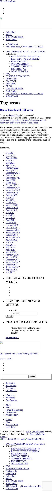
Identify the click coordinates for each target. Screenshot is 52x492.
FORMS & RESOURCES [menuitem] (17, 468)
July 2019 (10, 212)
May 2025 (10, 155)
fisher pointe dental (37, 120)
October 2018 (12, 235)
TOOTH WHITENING (21, 66)
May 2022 (10, 163)
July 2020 (10, 197)
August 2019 (11, 210)
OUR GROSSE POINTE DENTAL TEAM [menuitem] (25, 444)
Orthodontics (11, 390)
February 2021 (12, 185)
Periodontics (11, 388)
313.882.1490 (12, 44)
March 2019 (11, 222)
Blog (8, 422)
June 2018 (10, 245)
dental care (11, 120)
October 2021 (12, 175)
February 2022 (12, 168)
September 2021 (13, 178)
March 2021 (11, 183)
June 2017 (10, 272)
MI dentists (15, 123)
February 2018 (12, 255)
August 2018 (11, 240)
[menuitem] (24, 486)
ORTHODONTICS (20, 64)
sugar (23, 123)
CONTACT (11, 81)
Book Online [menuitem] (11, 483)
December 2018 (13, 230)
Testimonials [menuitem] (11, 471)
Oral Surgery (11, 400)
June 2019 (10, 215)
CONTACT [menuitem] (11, 473)
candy (2, 120)
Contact (9, 419)
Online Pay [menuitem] (10, 476)
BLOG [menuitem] (9, 478)
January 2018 (11, 257)
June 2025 (10, 153)
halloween (4, 123)
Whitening (10, 395)
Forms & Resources (14, 410)
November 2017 (13, 262)
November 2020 (13, 190)
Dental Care (14, 115)
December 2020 (13, 188)
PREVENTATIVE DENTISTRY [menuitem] (26, 449)
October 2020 (12, 193)
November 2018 (13, 232)
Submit (9, 316)
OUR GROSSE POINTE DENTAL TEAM (25, 51)
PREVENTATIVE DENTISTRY (26, 56)
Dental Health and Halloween (17, 109)
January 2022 (11, 170)
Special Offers (12, 424)
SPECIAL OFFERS (14, 88)
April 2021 (10, 180)
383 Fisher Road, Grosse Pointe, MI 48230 (24, 47)
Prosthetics (10, 398)
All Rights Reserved (35, 431)
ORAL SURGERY (19, 71)
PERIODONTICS (19, 61)
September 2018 (13, 237)
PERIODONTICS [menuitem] (19, 454)
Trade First (10, 427)
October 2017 (12, 265)
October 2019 (12, 207)
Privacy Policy (12, 415)
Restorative (10, 383)
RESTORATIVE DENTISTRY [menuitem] (25, 451)
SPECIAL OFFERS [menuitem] (14, 481)
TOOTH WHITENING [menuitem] (21, 459)
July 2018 (10, 242)
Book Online (11, 91)
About (8, 405)
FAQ (8, 74)
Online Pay (10, 84)
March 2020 (11, 202)
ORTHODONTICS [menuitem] (20, 456)
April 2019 (10, 220)
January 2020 (11, 205)
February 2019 (12, 225)
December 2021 (13, 173)
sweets (29, 123)
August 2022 (11, 158)
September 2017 (13, 267)
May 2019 (10, 217)
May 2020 (10, 200)
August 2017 (11, 269)
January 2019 (11, 227)
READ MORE (12, 337)
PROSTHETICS (18, 69)
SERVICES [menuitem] (11, 446)
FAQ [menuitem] (8, 466)
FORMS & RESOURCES (17, 76)
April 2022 (10, 165)
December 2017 (13, 260)
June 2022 (10, 160)
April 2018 (10, 250)
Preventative (11, 385)
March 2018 (11, 252)
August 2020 (11, 195)
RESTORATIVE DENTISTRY (25, 59)
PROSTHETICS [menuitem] (18, 461)
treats (36, 123)
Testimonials (11, 79)
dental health (22, 120)
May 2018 (10, 247)
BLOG (9, 86)
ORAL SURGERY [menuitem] (19, 463)
